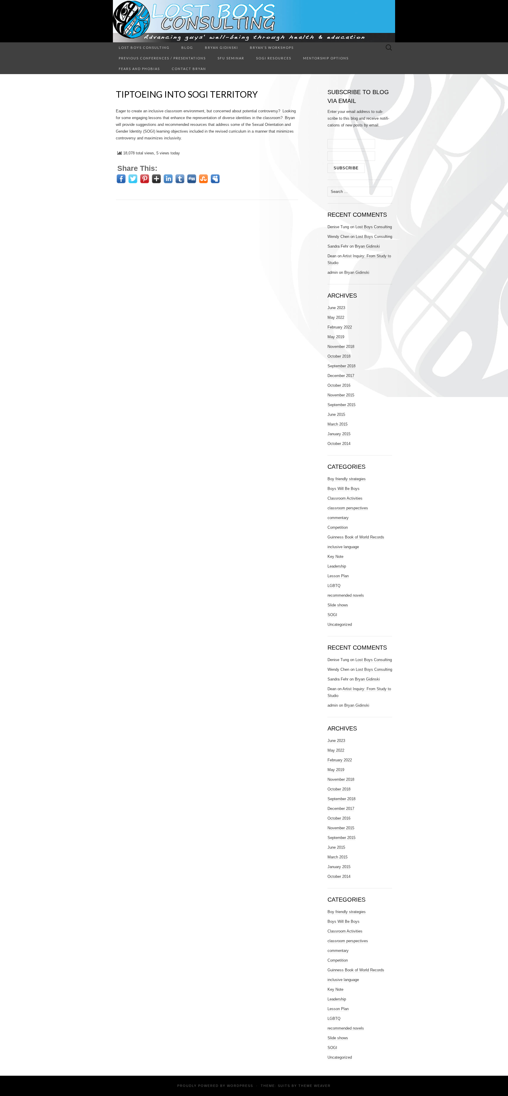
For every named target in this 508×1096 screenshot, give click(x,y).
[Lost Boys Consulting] (254, 21)
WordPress (240, 1085)
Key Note (335, 556)
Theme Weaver (314, 1085)
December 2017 (340, 375)
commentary (338, 518)
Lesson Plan (338, 576)
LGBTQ (333, 585)
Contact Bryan (189, 69)
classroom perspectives (347, 508)
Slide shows (337, 605)
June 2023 (336, 308)
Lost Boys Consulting (144, 47)
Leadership (336, 566)
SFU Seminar (231, 58)
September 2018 (341, 366)
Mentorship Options (326, 58)
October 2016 (338, 385)
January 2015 (338, 434)
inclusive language (343, 547)
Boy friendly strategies (346, 479)
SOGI (332, 615)
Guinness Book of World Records (355, 537)
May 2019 (335, 337)
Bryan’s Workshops (272, 47)
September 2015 (341, 405)
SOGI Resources (273, 58)
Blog (187, 47)
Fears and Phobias (139, 69)
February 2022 (339, 327)
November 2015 (340, 395)
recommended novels (345, 595)
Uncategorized (339, 624)
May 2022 (335, 317)
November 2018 (340, 346)
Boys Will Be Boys (343, 488)
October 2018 (338, 356)
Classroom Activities (344, 498)
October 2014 (338, 443)
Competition (337, 527)
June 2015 (336, 414)
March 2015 (337, 424)
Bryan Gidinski (221, 47)
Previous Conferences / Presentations (162, 58)
